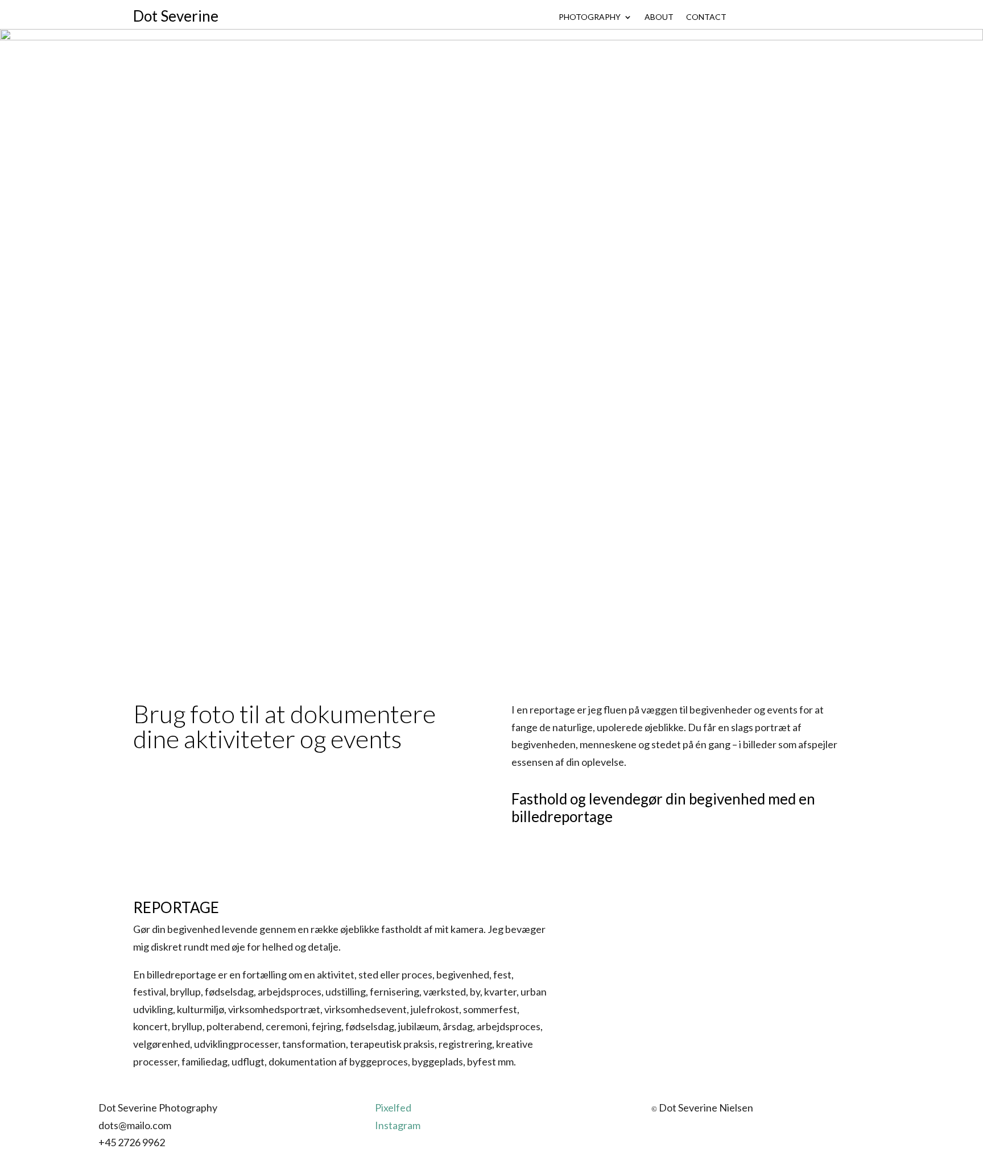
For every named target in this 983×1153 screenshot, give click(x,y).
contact (706, 17)
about (659, 17)
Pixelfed (393, 1107)
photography (590, 17)
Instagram (397, 1125)
